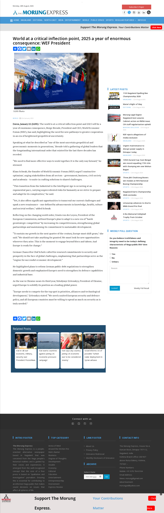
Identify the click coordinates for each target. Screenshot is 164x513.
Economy (52, 468)
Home (16, 20)
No (113, 258)
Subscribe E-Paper (136, 7)
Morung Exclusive (131, 127)
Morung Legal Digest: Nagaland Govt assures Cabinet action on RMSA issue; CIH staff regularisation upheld (137, 120)
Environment (54, 484)
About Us (90, 446)
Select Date (89, 472)
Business (52, 455)
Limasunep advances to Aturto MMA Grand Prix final (137, 204)
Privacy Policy (92, 450)
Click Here (156, 27)
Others (115, 261)
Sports (110, 20)
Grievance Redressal (95, 454)
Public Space (97, 20)
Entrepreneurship (56, 480)
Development (54, 461)
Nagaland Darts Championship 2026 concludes (137, 193)
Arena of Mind (54, 445)
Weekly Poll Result (141, 288)
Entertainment (73, 20)
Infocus (142, 20)
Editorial (38, 20)
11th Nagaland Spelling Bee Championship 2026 (135, 95)
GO (106, 477)
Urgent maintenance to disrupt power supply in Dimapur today (133, 148)
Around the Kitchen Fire (58, 449)
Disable (51, 464)
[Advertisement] (29, 391)
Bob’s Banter (54, 452)
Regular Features (124, 20)
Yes (113, 254)
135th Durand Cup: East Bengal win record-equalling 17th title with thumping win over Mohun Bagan (137, 165)
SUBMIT (114, 288)
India (60, 20)
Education (52, 474)
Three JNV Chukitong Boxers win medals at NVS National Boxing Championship (135, 180)
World (86, 20)
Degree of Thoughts (57, 458)
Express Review (55, 487)
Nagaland (26, 20)
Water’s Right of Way (132, 104)
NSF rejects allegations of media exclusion (134, 136)
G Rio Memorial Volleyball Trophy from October (134, 215)
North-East (50, 20)
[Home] (40, 12)
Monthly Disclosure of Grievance (100, 458)
